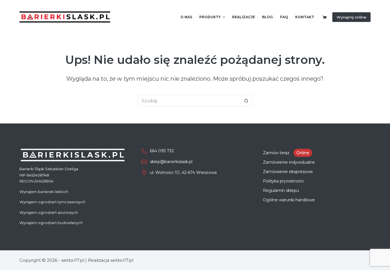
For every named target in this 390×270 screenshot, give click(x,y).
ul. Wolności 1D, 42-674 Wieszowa (183, 172)
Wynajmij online (351, 17)
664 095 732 (162, 150)
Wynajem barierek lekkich (43, 191)
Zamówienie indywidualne (289, 162)
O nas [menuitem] (186, 17)
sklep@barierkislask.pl (171, 161)
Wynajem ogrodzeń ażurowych (48, 212)
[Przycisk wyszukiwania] (246, 100)
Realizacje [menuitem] (243, 17)
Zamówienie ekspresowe (288, 171)
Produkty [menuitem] (210, 17)
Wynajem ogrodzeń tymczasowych (52, 202)
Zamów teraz (286, 152)
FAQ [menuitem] (284, 17)
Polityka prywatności (283, 181)
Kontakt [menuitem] (304, 17)
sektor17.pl (121, 260)
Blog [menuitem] (267, 17)
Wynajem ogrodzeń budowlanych (51, 222)
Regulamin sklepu (281, 190)
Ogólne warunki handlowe (289, 199)
